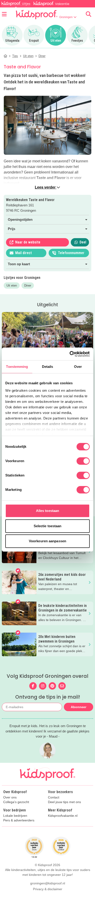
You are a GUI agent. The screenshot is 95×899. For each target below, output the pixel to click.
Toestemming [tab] (17, 367)
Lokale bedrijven (15, 815)
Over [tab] (78, 367)
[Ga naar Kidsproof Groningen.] (5, 56)
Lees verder (45, 187)
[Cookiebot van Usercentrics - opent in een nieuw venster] (69, 354)
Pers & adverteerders (18, 820)
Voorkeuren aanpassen (47, 541)
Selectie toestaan (48, 526)
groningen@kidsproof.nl (47, 883)
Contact (53, 797)
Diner (27, 285)
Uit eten (11, 285)
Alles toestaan (47, 511)
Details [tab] (47, 367)
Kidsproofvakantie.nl (62, 815)
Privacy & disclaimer (47, 889)
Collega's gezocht (16, 802)
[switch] (83, 461)
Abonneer (78, 707)
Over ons (10, 797)
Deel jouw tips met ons (64, 802)
